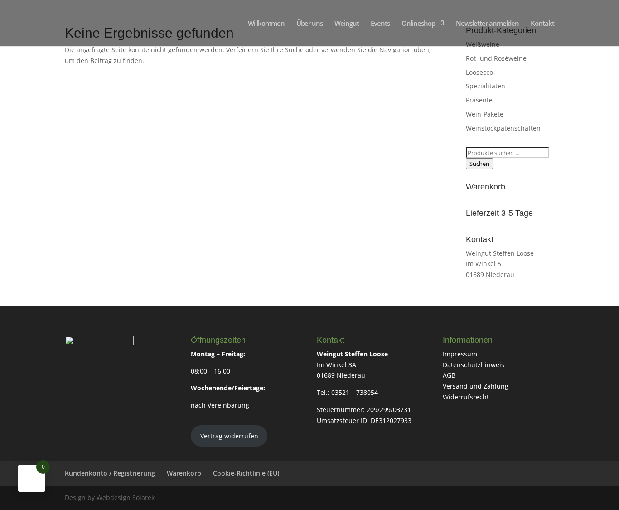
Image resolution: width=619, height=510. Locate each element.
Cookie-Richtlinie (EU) (246, 473)
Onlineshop (418, 24)
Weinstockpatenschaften (503, 128)
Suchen (479, 164)
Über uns (309, 24)
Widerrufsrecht (466, 397)
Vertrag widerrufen (229, 436)
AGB (449, 375)
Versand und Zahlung (475, 386)
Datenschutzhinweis (473, 364)
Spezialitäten (485, 86)
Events (380, 24)
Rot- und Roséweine (496, 58)
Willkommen (266, 24)
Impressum (460, 354)
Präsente (479, 100)
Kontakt (542, 24)
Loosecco (479, 72)
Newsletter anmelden (487, 24)
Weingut (346, 24)
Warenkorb (184, 473)
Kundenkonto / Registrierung (110, 473)
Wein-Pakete (484, 114)
